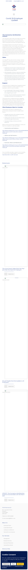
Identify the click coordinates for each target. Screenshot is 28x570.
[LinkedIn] (15, 2)
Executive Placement (8, 542)
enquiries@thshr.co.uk (19, 1)
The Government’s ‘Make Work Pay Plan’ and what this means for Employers (13, 269)
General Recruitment (8, 545)
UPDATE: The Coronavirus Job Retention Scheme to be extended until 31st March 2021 (13, 495)
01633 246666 (9, 1)
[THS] (14, 8)
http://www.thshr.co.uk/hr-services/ (10, 154)
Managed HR (6, 538)
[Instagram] (16, 2)
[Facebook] (11, 2)
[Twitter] (13, 2)
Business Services (7, 540)
